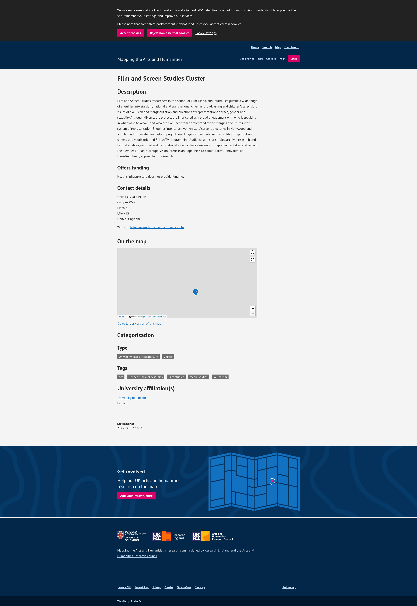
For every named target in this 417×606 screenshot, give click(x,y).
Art (121, 377)
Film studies (177, 377)
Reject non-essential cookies (169, 33)
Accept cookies (130, 33)
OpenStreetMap (159, 316)
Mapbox (144, 316)
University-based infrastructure (138, 357)
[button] (195, 292)
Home (255, 47)
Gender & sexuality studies (146, 377)
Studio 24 (135, 601)
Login (294, 58)
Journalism (221, 377)
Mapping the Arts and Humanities (150, 59)
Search (267, 47)
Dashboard (291, 47)
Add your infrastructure (136, 496)
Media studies (199, 377)
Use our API (124, 587)
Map (278, 47)
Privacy (156, 587)
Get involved (247, 58)
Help (282, 58)
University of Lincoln (132, 398)
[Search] (253, 252)
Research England (217, 550)
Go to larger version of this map (139, 323)
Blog (260, 58)
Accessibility (142, 587)
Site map (200, 587)
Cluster (168, 357)
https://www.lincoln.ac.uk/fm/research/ (157, 227)
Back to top (289, 587)
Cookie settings (205, 33)
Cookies (169, 587)
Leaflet (124, 316)
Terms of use (184, 587)
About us (271, 58)
